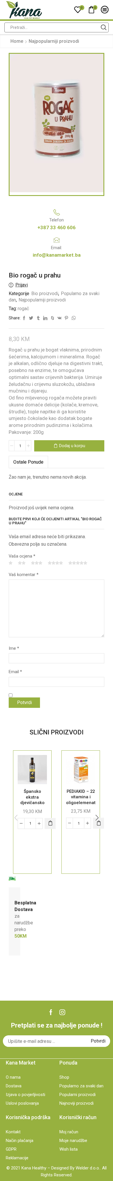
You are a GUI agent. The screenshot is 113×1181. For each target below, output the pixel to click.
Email (15, 671)
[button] (97, 817)
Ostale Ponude (28, 462)
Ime (14, 648)
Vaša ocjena (22, 556)
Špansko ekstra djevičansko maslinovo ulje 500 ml (32, 803)
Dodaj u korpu (72, 445)
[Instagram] (62, 1012)
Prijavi (21, 285)
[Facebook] (51, 1012)
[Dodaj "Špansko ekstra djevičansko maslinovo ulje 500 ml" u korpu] (50, 823)
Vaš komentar (24, 574)
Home (16, 41)
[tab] (28, 462)
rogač (23, 308)
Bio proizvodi (44, 293)
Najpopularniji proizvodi (54, 41)
